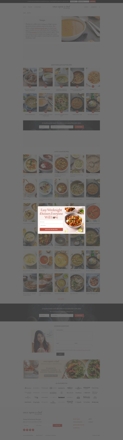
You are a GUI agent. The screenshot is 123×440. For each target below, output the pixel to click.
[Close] (83, 208)
